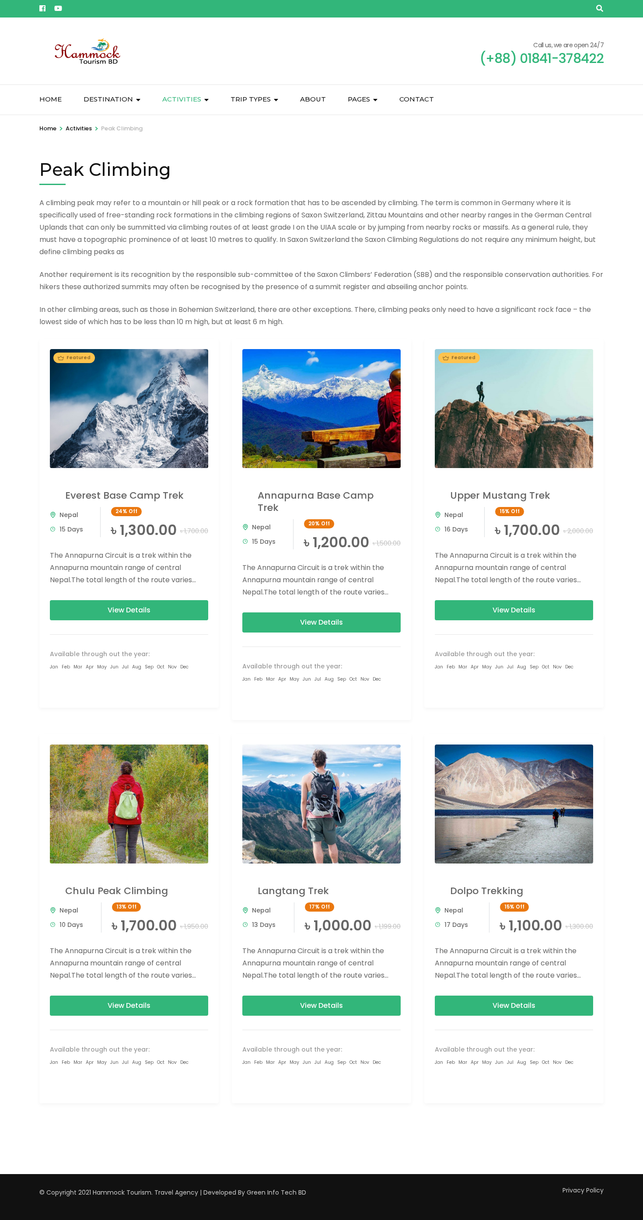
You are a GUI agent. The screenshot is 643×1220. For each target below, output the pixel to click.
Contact (416, 99)
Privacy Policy (583, 1190)
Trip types (251, 99)
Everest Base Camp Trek (124, 495)
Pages (359, 99)
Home (50, 99)
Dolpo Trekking (486, 891)
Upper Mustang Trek (500, 495)
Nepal (68, 514)
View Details (129, 610)
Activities (181, 99)
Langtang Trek (293, 891)
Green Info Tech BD (276, 1192)
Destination (108, 99)
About (313, 99)
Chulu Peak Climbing (116, 891)
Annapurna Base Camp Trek (316, 501)
